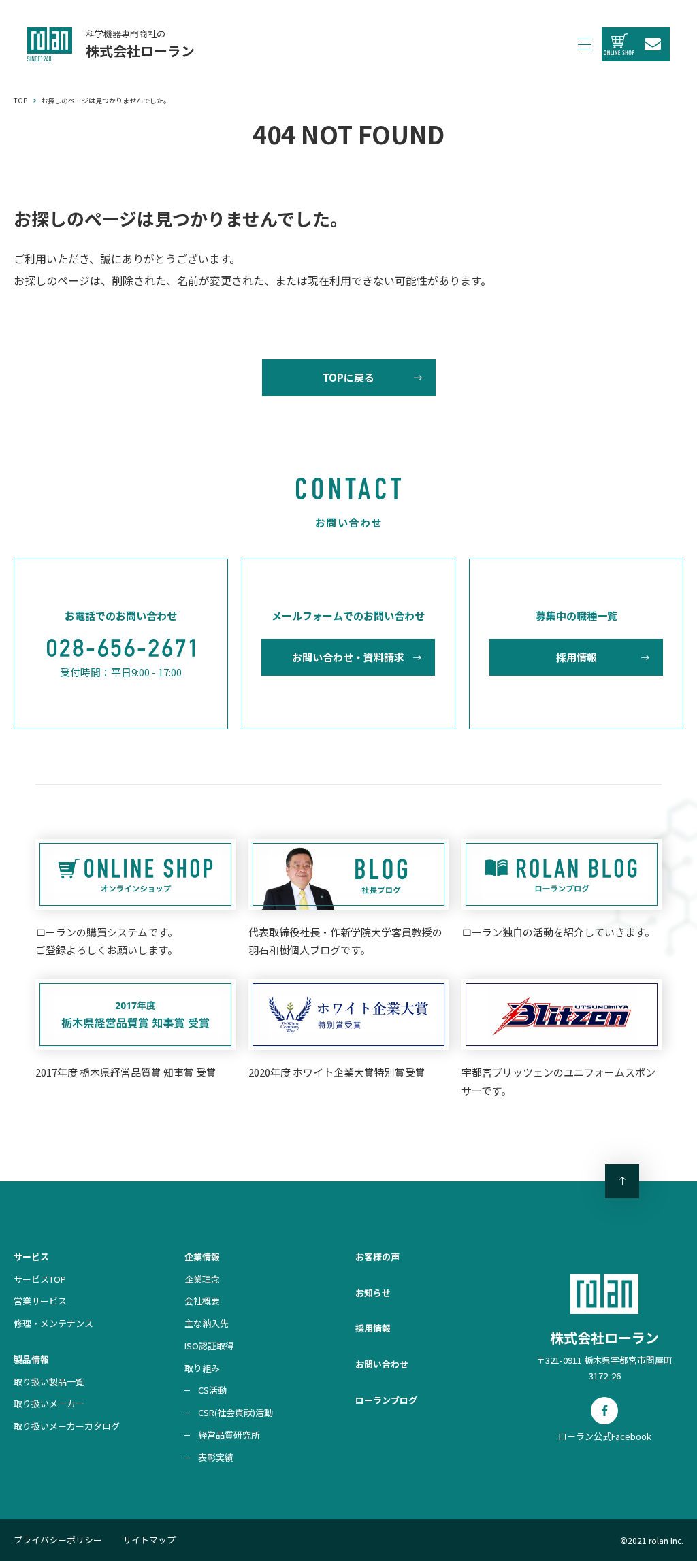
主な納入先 (206, 1323)
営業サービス (40, 1300)
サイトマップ (149, 1539)
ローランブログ (386, 1400)
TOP (20, 100)
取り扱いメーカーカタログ (67, 1425)
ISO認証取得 (209, 1345)
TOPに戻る (348, 377)
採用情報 (576, 657)
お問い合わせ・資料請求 (348, 657)
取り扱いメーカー (49, 1403)
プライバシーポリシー (58, 1539)
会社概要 (202, 1300)
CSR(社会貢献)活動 (235, 1412)
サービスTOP (40, 1278)
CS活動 (212, 1389)
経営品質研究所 (229, 1434)
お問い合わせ (381, 1364)
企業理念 (202, 1278)
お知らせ (373, 1292)
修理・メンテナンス (53, 1323)
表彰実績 (215, 1457)
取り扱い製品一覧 (49, 1381)
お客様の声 (377, 1256)
